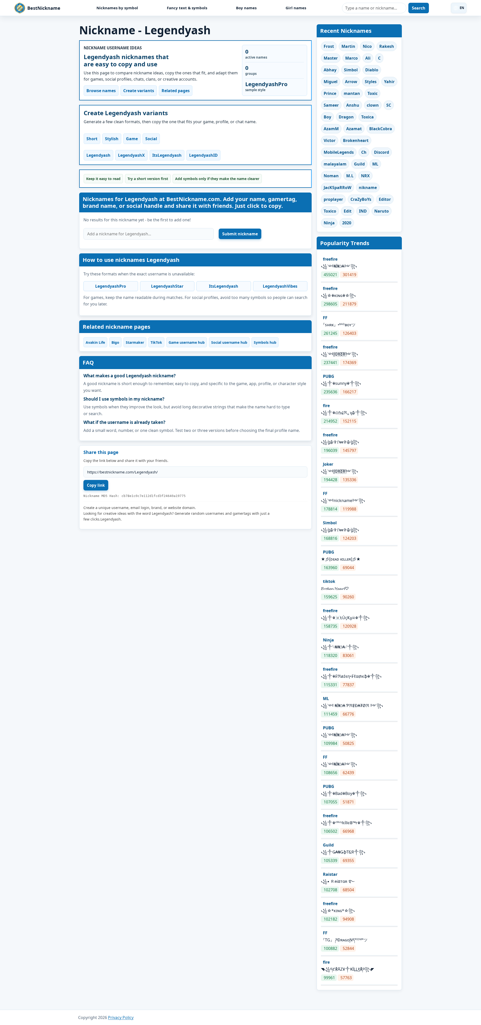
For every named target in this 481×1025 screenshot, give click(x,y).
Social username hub (229, 342)
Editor (385, 199)
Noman (331, 176)
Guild (359, 164)
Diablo (371, 70)
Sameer (331, 105)
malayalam (335, 164)
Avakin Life (95, 342)
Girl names (296, 7)
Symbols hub (265, 342)
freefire (330, 259)
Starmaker (135, 342)
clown (373, 105)
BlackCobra (380, 128)
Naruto (381, 211)
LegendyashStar (167, 286)
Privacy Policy (121, 1017)
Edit (347, 211)
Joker (328, 464)
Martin (348, 46)
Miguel (330, 81)
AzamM (331, 128)
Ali (368, 58)
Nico (367, 46)
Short (91, 138)
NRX (365, 176)
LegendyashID (203, 155)
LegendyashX (131, 155)
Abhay (330, 70)
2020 (346, 223)
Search (418, 8)
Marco (351, 58)
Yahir (389, 81)
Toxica (367, 117)
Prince (330, 93)
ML (375, 164)
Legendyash (98, 155)
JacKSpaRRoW (337, 187)
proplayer (333, 199)
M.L (349, 176)
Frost (329, 46)
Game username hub (187, 342)
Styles (371, 81)
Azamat (354, 128)
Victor (329, 140)
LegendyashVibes (280, 286)
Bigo (115, 342)
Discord (381, 152)
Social (151, 138)
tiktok (329, 581)
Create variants (138, 90)
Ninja (329, 223)
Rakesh (386, 46)
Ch (364, 152)
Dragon (346, 117)
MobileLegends (339, 152)
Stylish (111, 138)
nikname (368, 187)
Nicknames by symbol (117, 7)
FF (325, 317)
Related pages (176, 90)
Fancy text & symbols (187, 7)
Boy (327, 117)
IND (363, 211)
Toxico (330, 211)
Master (331, 58)
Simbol (351, 70)
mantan (352, 93)
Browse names (101, 90)
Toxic (373, 93)
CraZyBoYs (360, 199)
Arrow (351, 81)
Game (132, 138)
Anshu (352, 105)
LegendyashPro (110, 286)
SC (388, 105)
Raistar (330, 874)
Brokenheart (356, 140)
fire (326, 405)
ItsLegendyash (167, 155)
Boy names (246, 7)
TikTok (156, 342)
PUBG (328, 376)
